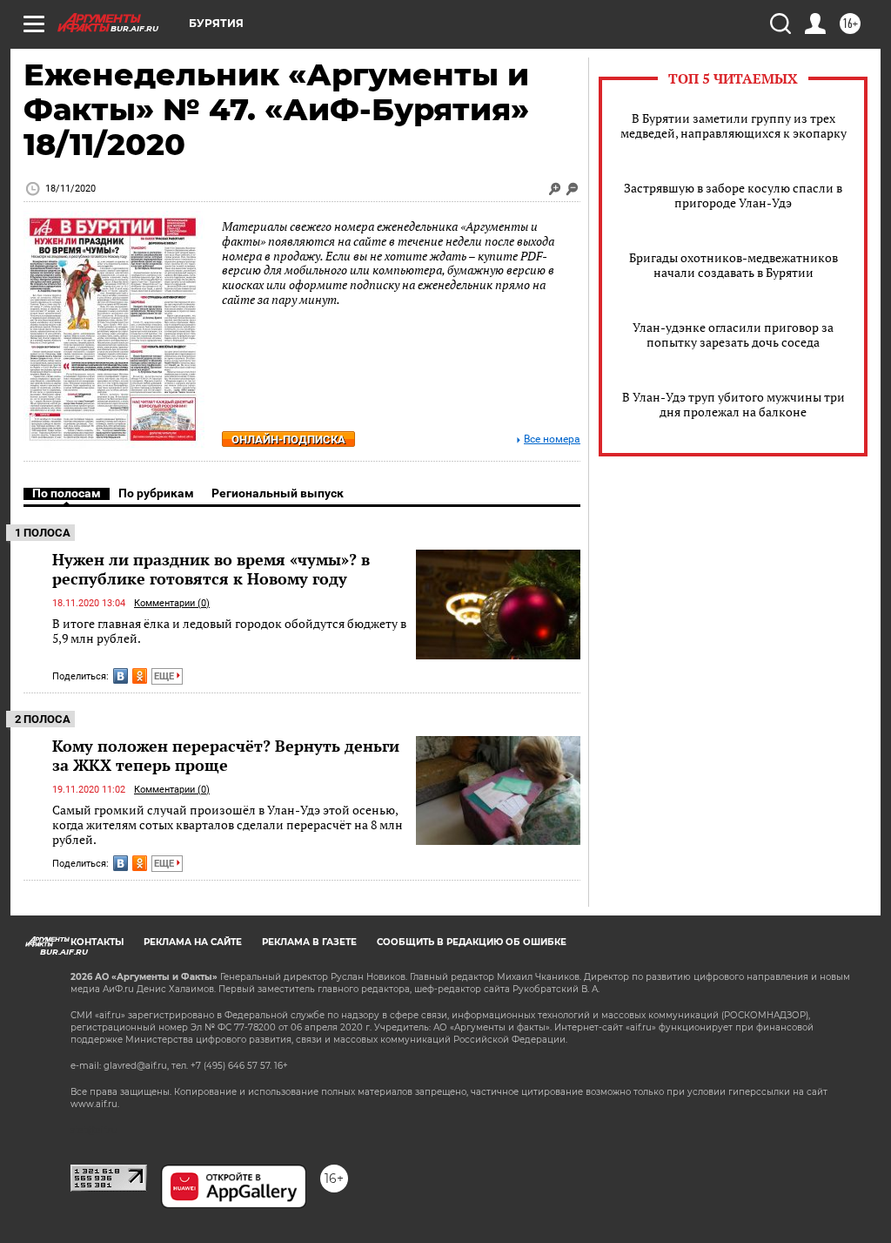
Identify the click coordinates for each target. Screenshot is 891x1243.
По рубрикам (156, 493)
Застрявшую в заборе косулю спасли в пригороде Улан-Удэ (733, 195)
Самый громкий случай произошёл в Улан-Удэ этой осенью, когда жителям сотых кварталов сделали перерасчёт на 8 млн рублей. (227, 825)
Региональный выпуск (277, 493)
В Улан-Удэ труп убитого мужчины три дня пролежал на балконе (733, 404)
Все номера (552, 439)
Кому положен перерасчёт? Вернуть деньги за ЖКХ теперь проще (225, 755)
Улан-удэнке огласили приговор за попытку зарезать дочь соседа (733, 334)
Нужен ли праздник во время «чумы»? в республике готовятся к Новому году (211, 569)
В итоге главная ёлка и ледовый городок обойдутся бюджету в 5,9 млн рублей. (229, 631)
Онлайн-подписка (288, 439)
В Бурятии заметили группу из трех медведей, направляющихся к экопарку (733, 125)
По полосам (66, 493)
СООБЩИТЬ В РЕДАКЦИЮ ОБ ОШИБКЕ (471, 942)
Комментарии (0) (172, 603)
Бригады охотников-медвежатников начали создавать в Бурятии (733, 265)
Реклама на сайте (193, 942)
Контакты (97, 942)
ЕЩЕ (165, 676)
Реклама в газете (309, 942)
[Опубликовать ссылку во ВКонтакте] (120, 676)
